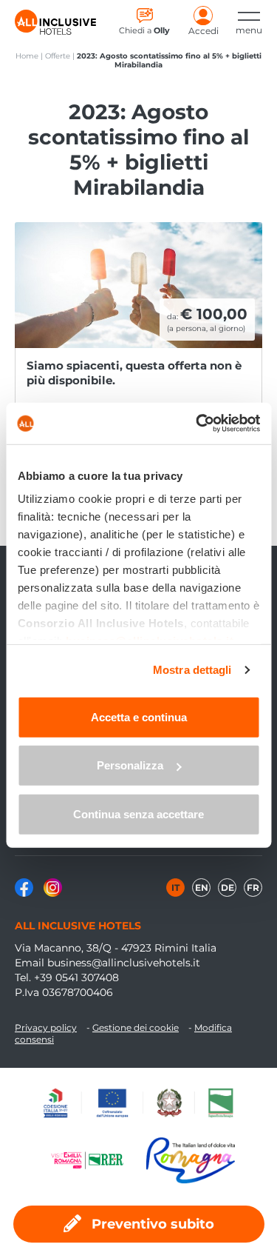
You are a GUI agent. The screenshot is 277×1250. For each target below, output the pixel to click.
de (227, 887)
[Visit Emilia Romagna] (94, 1160)
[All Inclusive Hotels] (55, 22)
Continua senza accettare (138, 813)
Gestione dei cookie (135, 1027)
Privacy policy (46, 1027)
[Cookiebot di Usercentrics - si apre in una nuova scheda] (197, 423)
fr (253, 887)
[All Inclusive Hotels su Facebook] (25, 893)
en (201, 887)
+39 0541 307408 (76, 977)
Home (27, 56)
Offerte (57, 56)
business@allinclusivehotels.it (123, 962)
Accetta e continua (139, 716)
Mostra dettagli (192, 670)
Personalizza (130, 765)
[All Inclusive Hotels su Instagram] (53, 893)
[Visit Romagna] (190, 1160)
